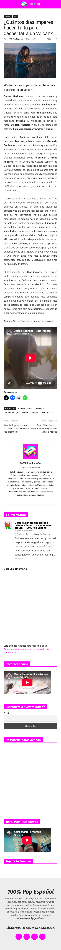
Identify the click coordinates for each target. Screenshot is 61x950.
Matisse (25, 412)
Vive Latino (46, 412)
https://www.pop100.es (30, 467)
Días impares (40, 408)
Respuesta (19, 559)
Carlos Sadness (25, 408)
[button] (5, 4)
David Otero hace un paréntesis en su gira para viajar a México (44, 428)
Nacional (8, 17)
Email (6, 713)
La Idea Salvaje (11, 412)
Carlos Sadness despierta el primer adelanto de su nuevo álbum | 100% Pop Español (33, 525)
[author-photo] (30, 458)
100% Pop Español (15, 39)
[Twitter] (43, 500)
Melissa (35, 412)
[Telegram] (37, 500)
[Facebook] (17, 500)
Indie (15, 17)
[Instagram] (24, 500)
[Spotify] (30, 500)
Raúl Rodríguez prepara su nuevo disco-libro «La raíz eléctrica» (16, 428)
